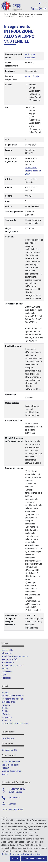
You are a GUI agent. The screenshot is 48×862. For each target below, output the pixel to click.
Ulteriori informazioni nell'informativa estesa (21, 854)
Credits (5, 711)
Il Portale (5, 714)
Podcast (5, 768)
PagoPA (5, 692)
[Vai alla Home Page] (11, 6)
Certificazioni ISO (9, 750)
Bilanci (5, 668)
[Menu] (45, 3)
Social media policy (10, 765)
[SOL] (40, 8)
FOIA (4, 675)
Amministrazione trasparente (15, 656)
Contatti (12, 804)
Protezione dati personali (13, 699)
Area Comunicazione (11, 762)
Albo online (7, 653)
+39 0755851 (15, 797)
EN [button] (40, 3)
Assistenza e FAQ (9, 659)
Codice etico (7, 671)
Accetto (15, 858)
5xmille (5, 774)
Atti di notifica (8, 662)
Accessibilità (7, 650)
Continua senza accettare (34, 858)
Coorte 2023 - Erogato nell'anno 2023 (33, 170)
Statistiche (6, 720)
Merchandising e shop (12, 771)
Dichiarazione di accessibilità (15, 723)
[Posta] (36, 8)
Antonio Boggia (32, 76)
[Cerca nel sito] (45, 8)
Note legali (6, 678)
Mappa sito (7, 717)
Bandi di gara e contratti (12, 665)
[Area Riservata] (32, 8)
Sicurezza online (9, 702)
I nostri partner (8, 738)
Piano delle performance (13, 696)
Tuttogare (6, 705)
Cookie (5, 708)
